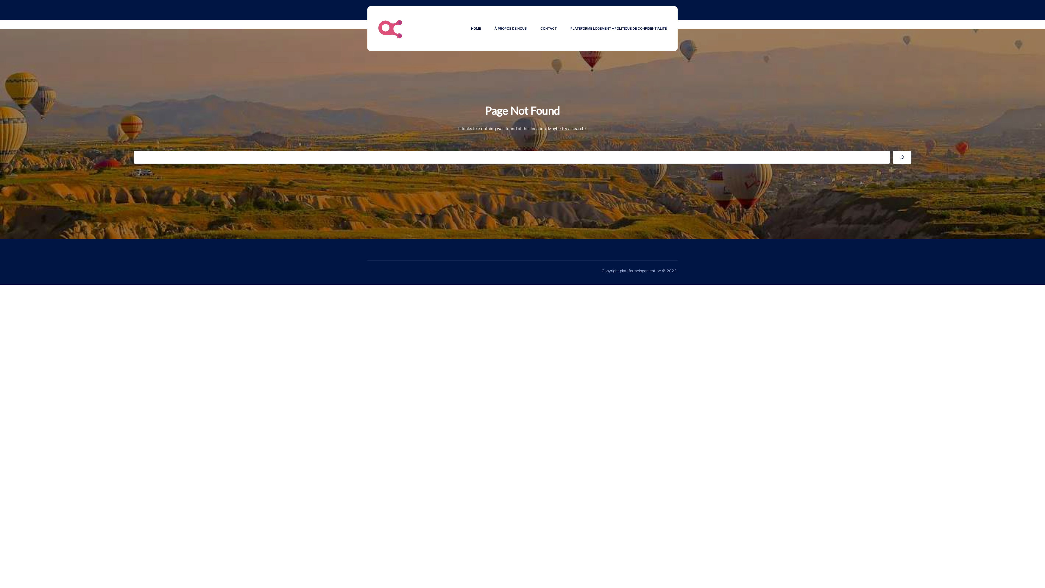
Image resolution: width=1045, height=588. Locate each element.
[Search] (902, 157)
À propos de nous (510, 28)
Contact (548, 28)
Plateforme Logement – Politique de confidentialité (618, 28)
